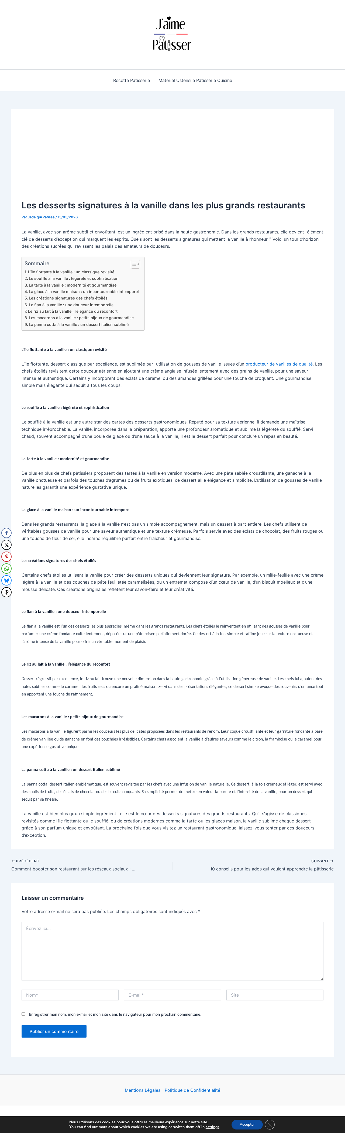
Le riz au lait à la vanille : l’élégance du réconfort (73, 311)
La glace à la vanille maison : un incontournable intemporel (84, 291)
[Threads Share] (6, 592)
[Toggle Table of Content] (133, 264)
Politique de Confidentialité (192, 1090)
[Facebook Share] (6, 533)
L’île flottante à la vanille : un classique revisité (71, 272)
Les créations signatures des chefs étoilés (68, 298)
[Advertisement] (172, 160)
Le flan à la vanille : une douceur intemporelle (71, 304)
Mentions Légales (142, 1090)
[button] (6, 603)
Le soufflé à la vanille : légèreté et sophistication (74, 278)
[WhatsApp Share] (6, 568)
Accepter (247, 1124)
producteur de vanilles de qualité (279, 364)
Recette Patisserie (131, 80)
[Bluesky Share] (6, 580)
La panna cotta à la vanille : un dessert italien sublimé (79, 324)
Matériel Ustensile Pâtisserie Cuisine (195, 80)
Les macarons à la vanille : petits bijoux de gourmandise (81, 317)
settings (212, 1127)
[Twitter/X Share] (6, 545)
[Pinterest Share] (6, 557)
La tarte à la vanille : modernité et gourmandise (72, 285)
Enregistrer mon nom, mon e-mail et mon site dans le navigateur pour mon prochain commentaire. (115, 1014)
